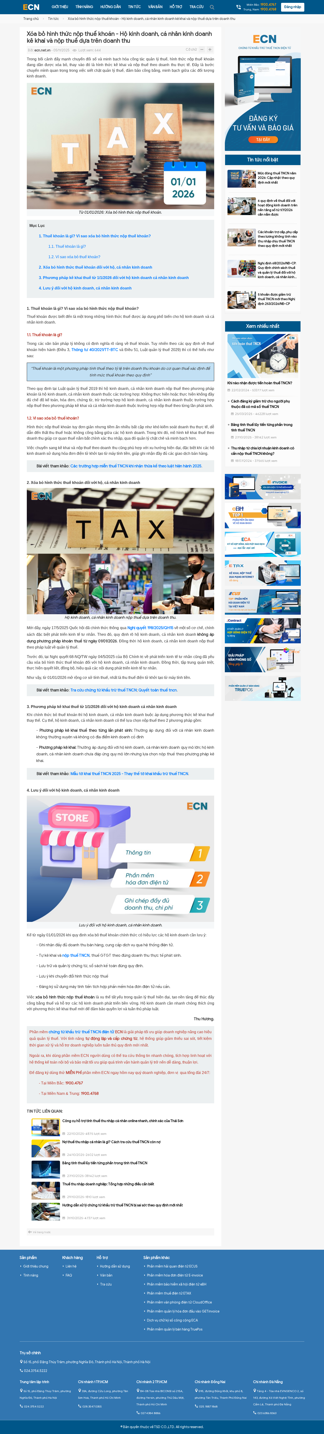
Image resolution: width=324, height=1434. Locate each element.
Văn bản (155, 7)
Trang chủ (31, 19)
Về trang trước (42, 1232)
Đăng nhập (292, 7)
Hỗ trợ (176, 7)
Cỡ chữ (191, 50)
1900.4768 (268, 9)
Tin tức (134, 7)
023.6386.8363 (266, 1413)
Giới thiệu (60, 7)
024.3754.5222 (35, 1371)
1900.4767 (268, 5)
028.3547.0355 (92, 1406)
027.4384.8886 (150, 1413)
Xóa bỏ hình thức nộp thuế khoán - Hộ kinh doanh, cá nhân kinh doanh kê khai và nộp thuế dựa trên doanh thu (151, 19)
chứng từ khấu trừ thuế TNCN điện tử (81, 1032)
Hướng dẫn (111, 7)
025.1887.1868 (208, 1406)
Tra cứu (197, 7)
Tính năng (84, 7)
